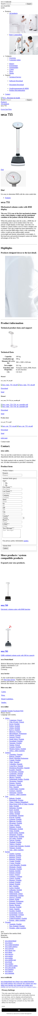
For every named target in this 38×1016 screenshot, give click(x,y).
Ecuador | (15, 770)
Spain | (14, 909)
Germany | (15, 876)
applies (26, 541)
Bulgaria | (15, 859)
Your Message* (8, 528)
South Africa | (16, 739)
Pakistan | (15, 827)
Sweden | (15, 911)
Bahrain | (15, 798)
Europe (7, 852)
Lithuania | (15, 890)
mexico (9, 954)
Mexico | (15, 777)
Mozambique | (18, 733)
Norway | (15, 897)
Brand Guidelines (7, 699)
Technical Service (15, 77)
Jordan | (14, 813)
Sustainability (13, 67)
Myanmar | (15, 823)
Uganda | (15, 747)
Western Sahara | (17, 749)
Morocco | (15, 732)
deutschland (10, 941)
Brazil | (18, 758)
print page (4, 438)
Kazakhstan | (16, 815)
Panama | (15, 783)
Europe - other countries (17, 920)
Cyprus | (14, 863)
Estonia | (14, 871)
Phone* (6, 520)
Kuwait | (14, 817)
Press (3, 695)
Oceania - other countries (17, 928)
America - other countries (17, 794)
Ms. (6, 483)
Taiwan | (14, 840)
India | (14, 806)
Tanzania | (15, 743)
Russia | (14, 905)
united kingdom (12, 945)
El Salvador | (16, 772)
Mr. (6, 485)
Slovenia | (15, 907)
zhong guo (10, 950)
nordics (9, 964)
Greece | (14, 878)
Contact (7, 94)
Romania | (15, 903)
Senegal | (14, 737)
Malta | (14, 892)
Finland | (14, 873)
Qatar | (14, 831)
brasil (8, 962)
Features (8, 198)
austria (9, 956)
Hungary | (15, 880)
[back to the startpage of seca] (10, 98)
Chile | (14, 762)
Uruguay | (15, 791)
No (4, 504)
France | (14, 874)
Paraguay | (15, 785)
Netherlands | (16, 894)
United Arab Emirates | (19, 846)
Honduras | (15, 775)
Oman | (14, 825)
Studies (4, 702)
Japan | (14, 812)
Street (4, 499)
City (4, 512)
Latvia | (14, 888)
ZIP (4, 508)
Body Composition (15, 35)
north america (11, 946)
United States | (16, 789)
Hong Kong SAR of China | (21, 804)
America (8, 752)
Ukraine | (15, 916)
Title (4, 481)
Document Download (16, 85)
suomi (19, 987)
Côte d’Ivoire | (16, 722)
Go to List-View (6, 109)
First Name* (7, 487)
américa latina (11, 966)
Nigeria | (14, 735)
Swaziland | (15, 741)
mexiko (9, 985)
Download (4, 388)
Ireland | (14, 884)
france (8, 943)
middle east (10, 960)
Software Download (16, 81)
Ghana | (14, 728)
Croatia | (14, 861)
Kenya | (14, 730)
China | (18, 802)
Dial (2, 169)
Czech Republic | (17, 865)
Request (5, 473)
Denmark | (15, 867)
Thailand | (15, 842)
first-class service (9, 680)
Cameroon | (15, 720)
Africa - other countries (17, 751)
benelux (9, 969)
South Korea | (16, 836)
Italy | (13, 886)
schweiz (9, 948)
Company (6, 495)
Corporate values (15, 60)
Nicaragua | (16, 781)
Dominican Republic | (19, 768)
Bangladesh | (16, 800)
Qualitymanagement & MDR (19, 88)
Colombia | (15, 764)
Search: (3, 4)
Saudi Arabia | (16, 833)
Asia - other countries (16, 850)
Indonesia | (15, 808)
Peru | (14, 787)
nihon (8, 952)
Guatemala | (16, 773)
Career (11, 69)
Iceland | (14, 882)
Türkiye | (15, 844)
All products (13, 13)
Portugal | (16, 901)
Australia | (15, 924)
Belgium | (15, 855)
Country (6, 516)
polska (9, 958)
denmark (9, 973)
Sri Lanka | (15, 838)
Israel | (14, 810)
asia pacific (10, 967)
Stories (11, 73)
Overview (12, 58)
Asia (6, 796)
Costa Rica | (16, 766)
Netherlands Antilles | (19, 779)
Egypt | (14, 724)
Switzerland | (16, 913)
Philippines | (16, 829)
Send (2, 392)
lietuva (9, 971)
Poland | (14, 899)
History (11, 64)
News (11, 71)
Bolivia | (15, 756)
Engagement (13, 66)
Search (29, 4)
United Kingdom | (18, 918)
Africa (7, 718)
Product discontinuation (17, 90)
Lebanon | (15, 819)
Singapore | (15, 834)
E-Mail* (6, 524)
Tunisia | (14, 745)
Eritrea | (14, 726)
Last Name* (7, 491)
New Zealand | (17, 926)
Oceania (8, 922)
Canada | (15, 760)
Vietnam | (15, 848)
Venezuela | (16, 793)
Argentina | (15, 754)
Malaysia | (15, 821)
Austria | (15, 854)
